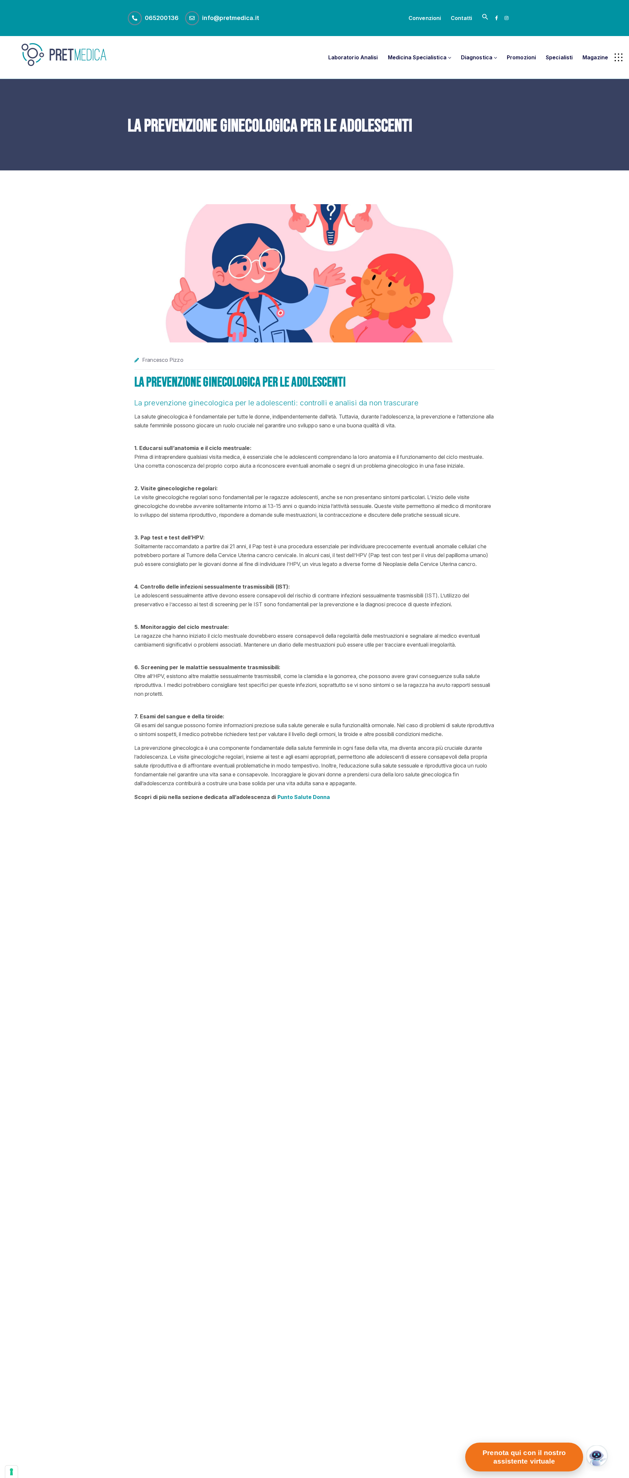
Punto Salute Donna (303, 797)
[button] (485, 18)
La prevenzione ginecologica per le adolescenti (240, 382)
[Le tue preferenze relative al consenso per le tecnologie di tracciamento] (11, 1472)
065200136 (162, 17)
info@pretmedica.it (230, 17)
